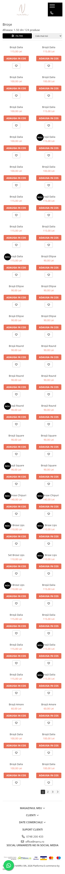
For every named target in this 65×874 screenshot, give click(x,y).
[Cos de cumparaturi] (51, 19)
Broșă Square (16, 435)
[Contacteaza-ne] (52, 12)
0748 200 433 (34, 836)
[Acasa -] (22, 9)
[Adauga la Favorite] (16, 66)
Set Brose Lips (16, 525)
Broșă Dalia (16, 47)
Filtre (18, 35)
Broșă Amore (16, 704)
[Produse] (53, 6)
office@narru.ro (34, 841)
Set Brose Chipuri (16, 495)
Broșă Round (16, 346)
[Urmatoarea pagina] (57, 792)
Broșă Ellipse (48, 256)
